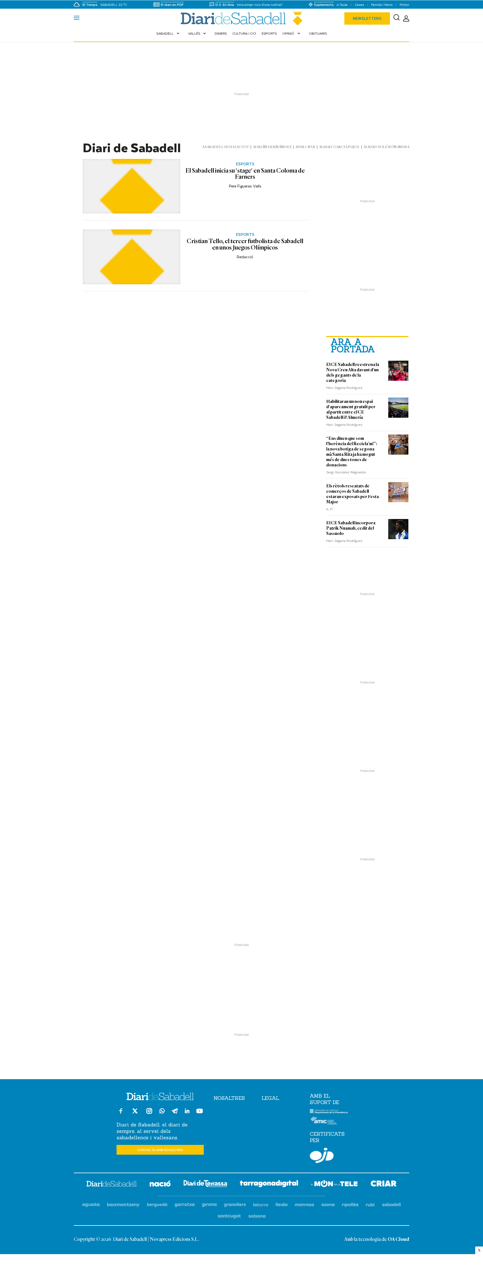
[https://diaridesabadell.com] (111, 1185)
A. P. (329, 509)
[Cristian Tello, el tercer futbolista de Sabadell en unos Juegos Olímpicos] (131, 256)
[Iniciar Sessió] (406, 18)
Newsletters (367, 18)
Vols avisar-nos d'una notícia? (260, 4)
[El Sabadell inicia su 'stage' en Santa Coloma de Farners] (131, 186)
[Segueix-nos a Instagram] (149, 1113)
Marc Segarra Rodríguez (344, 387)
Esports (269, 33)
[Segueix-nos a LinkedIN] (187, 1111)
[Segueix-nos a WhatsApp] (162, 1111)
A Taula (342, 4)
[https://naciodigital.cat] (160, 1184)
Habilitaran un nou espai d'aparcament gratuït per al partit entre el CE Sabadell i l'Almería (350, 409)
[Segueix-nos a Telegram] (175, 1113)
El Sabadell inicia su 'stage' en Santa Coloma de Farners (245, 174)
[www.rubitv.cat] (370, 1205)
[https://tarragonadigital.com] (269, 1184)
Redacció (245, 256)
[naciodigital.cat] (123, 1205)
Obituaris (318, 33)
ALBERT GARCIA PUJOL (339, 147)
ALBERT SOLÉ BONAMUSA (386, 147)
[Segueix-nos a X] (135, 1113)
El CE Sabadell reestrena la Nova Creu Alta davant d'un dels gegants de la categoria (352, 372)
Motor (404, 4)
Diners (221, 33)
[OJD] (322, 1156)
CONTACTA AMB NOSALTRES (160, 1149)
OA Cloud (398, 1239)
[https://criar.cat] (384, 1184)
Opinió (291, 33)
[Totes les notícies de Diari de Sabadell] (241, 18)
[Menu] (76, 18)
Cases (359, 4)
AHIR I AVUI (305, 147)
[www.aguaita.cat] (91, 1205)
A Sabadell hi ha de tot (225, 147)
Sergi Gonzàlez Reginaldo (346, 472)
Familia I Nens (381, 4)
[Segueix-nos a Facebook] (121, 1113)
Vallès (197, 33)
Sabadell (168, 33)
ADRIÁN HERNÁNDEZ (272, 147)
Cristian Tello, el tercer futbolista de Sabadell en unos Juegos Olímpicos (245, 244)
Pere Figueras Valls (245, 186)
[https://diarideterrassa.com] (205, 1184)
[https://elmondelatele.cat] (334, 1184)
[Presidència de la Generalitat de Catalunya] (329, 1112)
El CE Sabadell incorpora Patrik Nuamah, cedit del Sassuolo (350, 528)
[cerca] (396, 18)
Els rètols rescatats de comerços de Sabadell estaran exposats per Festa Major (352, 494)
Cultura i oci (244, 33)
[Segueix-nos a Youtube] (199, 1113)
